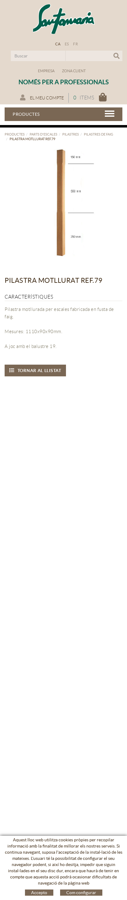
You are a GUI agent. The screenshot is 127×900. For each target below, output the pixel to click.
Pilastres (70, 134)
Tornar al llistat (39, 370)
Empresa (46, 71)
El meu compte (46, 97)
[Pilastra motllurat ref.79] (61, 204)
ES (67, 44)
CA (57, 44)
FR (75, 44)
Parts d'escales (43, 134)
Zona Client (74, 71)
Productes (15, 134)
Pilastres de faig (98, 134)
